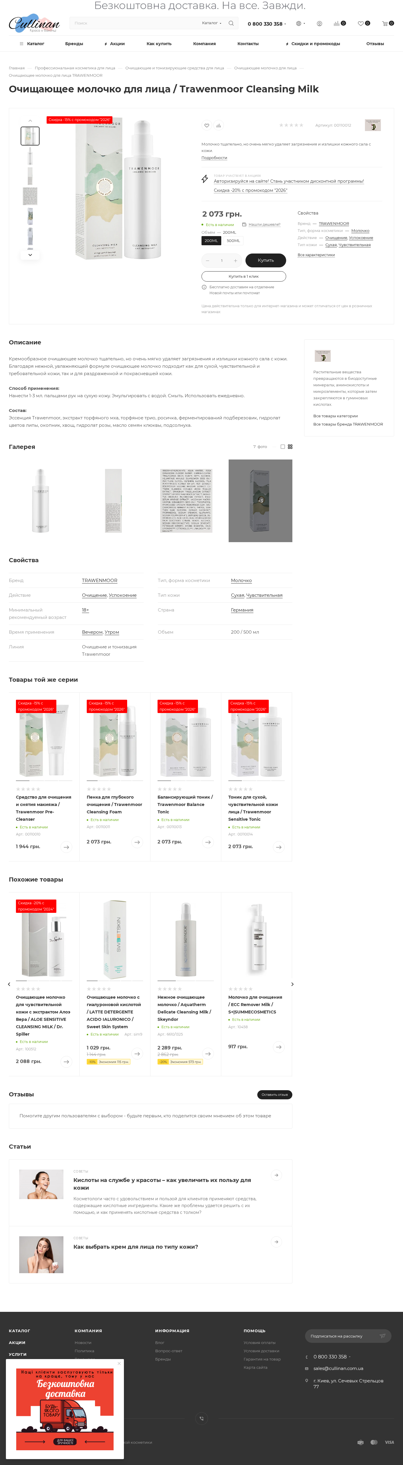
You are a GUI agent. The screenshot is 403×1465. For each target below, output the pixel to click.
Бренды (163, 1359)
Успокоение (361, 237)
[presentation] (9, 984)
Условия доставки (261, 1350)
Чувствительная (355, 244)
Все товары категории (335, 415)
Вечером (92, 632)
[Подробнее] (276, 1175)
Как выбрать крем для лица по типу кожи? (135, 1247)
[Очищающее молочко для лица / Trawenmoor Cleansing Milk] (118, 188)
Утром (112, 632)
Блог (159, 1342)
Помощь (255, 1330)
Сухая (331, 244)
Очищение (336, 237)
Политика (84, 1350)
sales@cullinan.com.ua (338, 1368)
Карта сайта (256, 1367)
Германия (242, 610)
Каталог (19, 1330)
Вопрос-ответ (168, 1350)
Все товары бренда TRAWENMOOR (348, 424)
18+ (85, 610)
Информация (172, 1330)
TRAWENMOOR (334, 223)
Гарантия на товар (262, 1359)
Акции (17, 1342)
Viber (201, 1418)
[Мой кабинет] (319, 24)
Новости (83, 1342)
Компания (88, 1330)
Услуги (18, 1354)
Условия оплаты (260, 1342)
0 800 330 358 (265, 24)
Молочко (360, 230)
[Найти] (231, 23)
